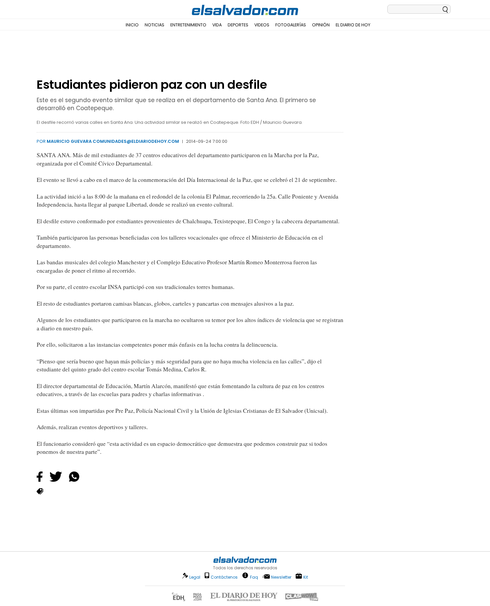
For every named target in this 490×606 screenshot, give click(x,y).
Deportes (238, 25)
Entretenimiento (188, 25)
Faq (254, 576)
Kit (305, 576)
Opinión (321, 25)
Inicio (132, 25)
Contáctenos (224, 577)
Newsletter (281, 577)
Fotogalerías (290, 25)
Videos (261, 25)
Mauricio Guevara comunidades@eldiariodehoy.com (113, 141)
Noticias (154, 25)
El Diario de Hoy (353, 25)
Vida (217, 25)
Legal (194, 577)
